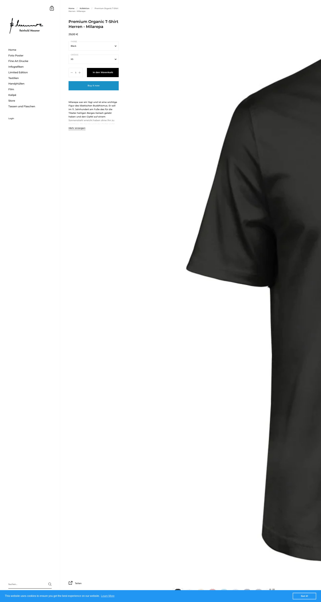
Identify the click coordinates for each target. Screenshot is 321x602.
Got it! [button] (304, 596)
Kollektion (84, 8)
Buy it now (94, 85)
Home (71, 8)
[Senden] (50, 584)
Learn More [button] (108, 595)
